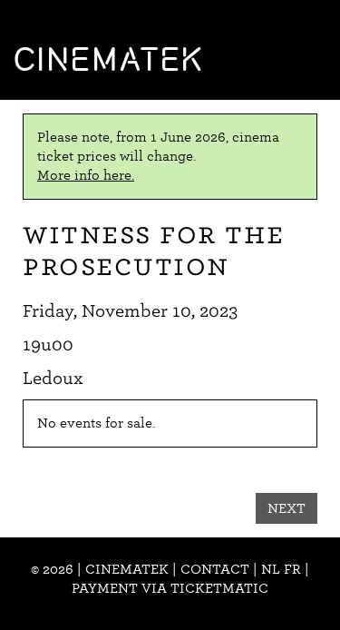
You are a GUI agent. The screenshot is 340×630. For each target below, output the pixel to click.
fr (292, 569)
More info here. (85, 175)
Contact (214, 569)
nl (270, 569)
